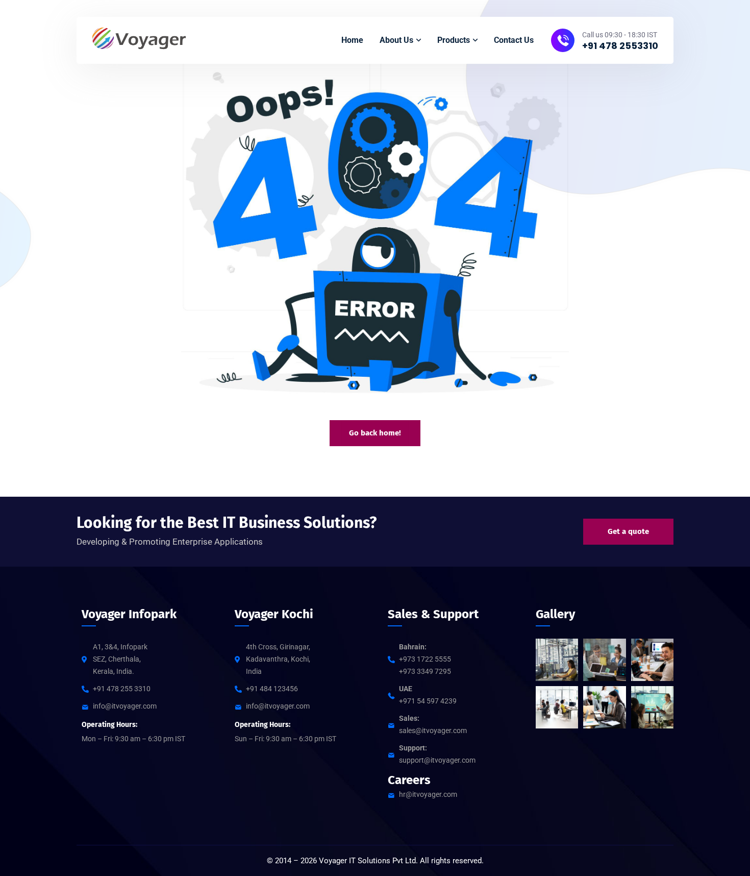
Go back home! (375, 432)
